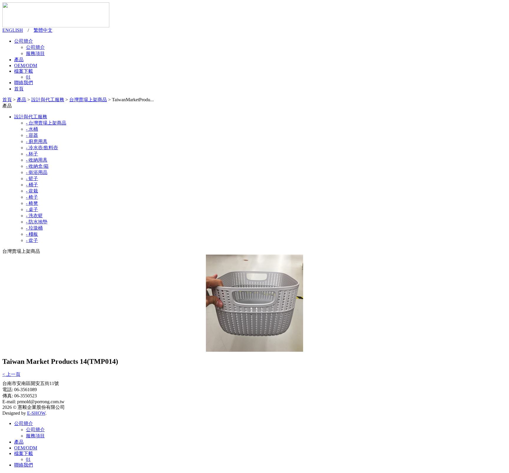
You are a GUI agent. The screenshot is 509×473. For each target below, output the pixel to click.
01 (28, 76)
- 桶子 (32, 184)
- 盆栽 (32, 190)
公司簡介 (23, 41)
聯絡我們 (23, 82)
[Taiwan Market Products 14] (254, 350)
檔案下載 (23, 71)
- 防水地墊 (36, 221)
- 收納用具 (36, 159)
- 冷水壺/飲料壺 (42, 147)
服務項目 (35, 53)
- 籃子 (32, 178)
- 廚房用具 (36, 141)
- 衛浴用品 (36, 172)
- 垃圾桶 (34, 227)
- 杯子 (32, 153)
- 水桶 (32, 129)
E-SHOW (36, 413)
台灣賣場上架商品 (88, 99)
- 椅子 (32, 197)
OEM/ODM (25, 65)
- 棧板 (32, 234)
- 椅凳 (32, 203)
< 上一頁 (11, 374)
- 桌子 (32, 209)
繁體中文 (43, 30)
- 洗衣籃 (34, 215)
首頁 (19, 88)
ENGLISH (12, 30)
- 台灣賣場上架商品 (46, 122)
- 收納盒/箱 (37, 166)
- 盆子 (32, 240)
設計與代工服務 (47, 99)
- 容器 (32, 135)
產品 (19, 59)
